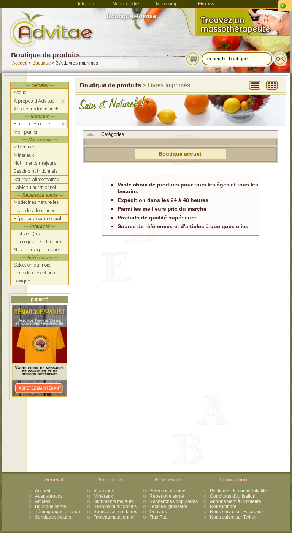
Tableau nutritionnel (114, 517)
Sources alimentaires (115, 511)
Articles (42, 501)
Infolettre (87, 3)
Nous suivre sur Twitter (233, 517)
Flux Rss (158, 517)
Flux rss (206, 3)
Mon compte (168, 3)
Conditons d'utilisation (233, 496)
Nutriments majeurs (114, 501)
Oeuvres (158, 511)
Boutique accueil (181, 154)
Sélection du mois (167, 491)
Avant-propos (49, 496)
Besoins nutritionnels (115, 506)
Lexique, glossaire (168, 506)
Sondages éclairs (53, 517)
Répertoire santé (166, 496)
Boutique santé (50, 506)
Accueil (19, 63)
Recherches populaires (173, 501)
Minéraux (103, 496)
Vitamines (104, 491)
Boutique (41, 63)
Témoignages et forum (58, 511)
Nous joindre (126, 3)
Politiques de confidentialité (238, 491)
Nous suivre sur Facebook (237, 511)
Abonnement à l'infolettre (235, 501)
